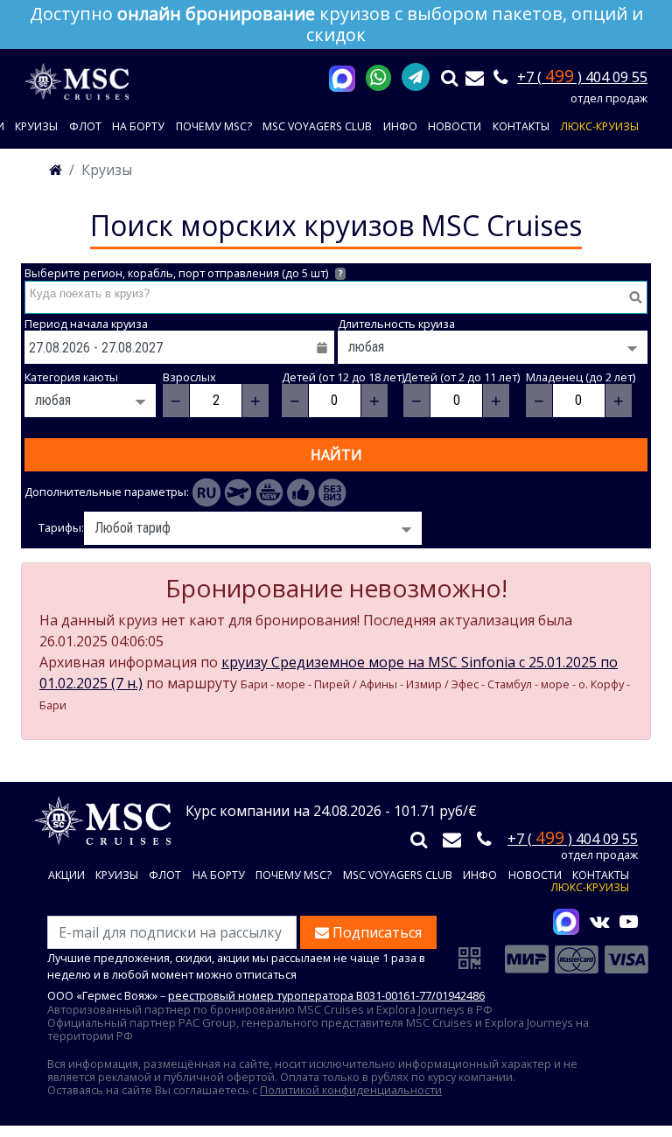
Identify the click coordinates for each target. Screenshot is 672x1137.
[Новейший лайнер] (270, 492)
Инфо (400, 126)
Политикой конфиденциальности (351, 1090)
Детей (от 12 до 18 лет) (343, 377)
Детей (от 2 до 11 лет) (461, 377)
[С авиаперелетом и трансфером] (238, 492)
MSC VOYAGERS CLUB (317, 126)
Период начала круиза (86, 324)
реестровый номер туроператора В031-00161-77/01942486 (326, 995)
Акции (66, 875)
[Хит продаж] (301, 492)
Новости (454, 126)
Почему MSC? (214, 126)
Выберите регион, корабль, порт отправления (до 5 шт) (183, 273)
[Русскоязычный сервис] (206, 492)
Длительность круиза (396, 324)
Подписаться (375, 932)
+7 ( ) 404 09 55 (582, 77)
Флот (85, 126)
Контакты (521, 126)
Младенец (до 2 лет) (580, 377)
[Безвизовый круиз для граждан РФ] (332, 492)
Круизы (36, 126)
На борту (138, 126)
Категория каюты (71, 377)
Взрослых (189, 377)
